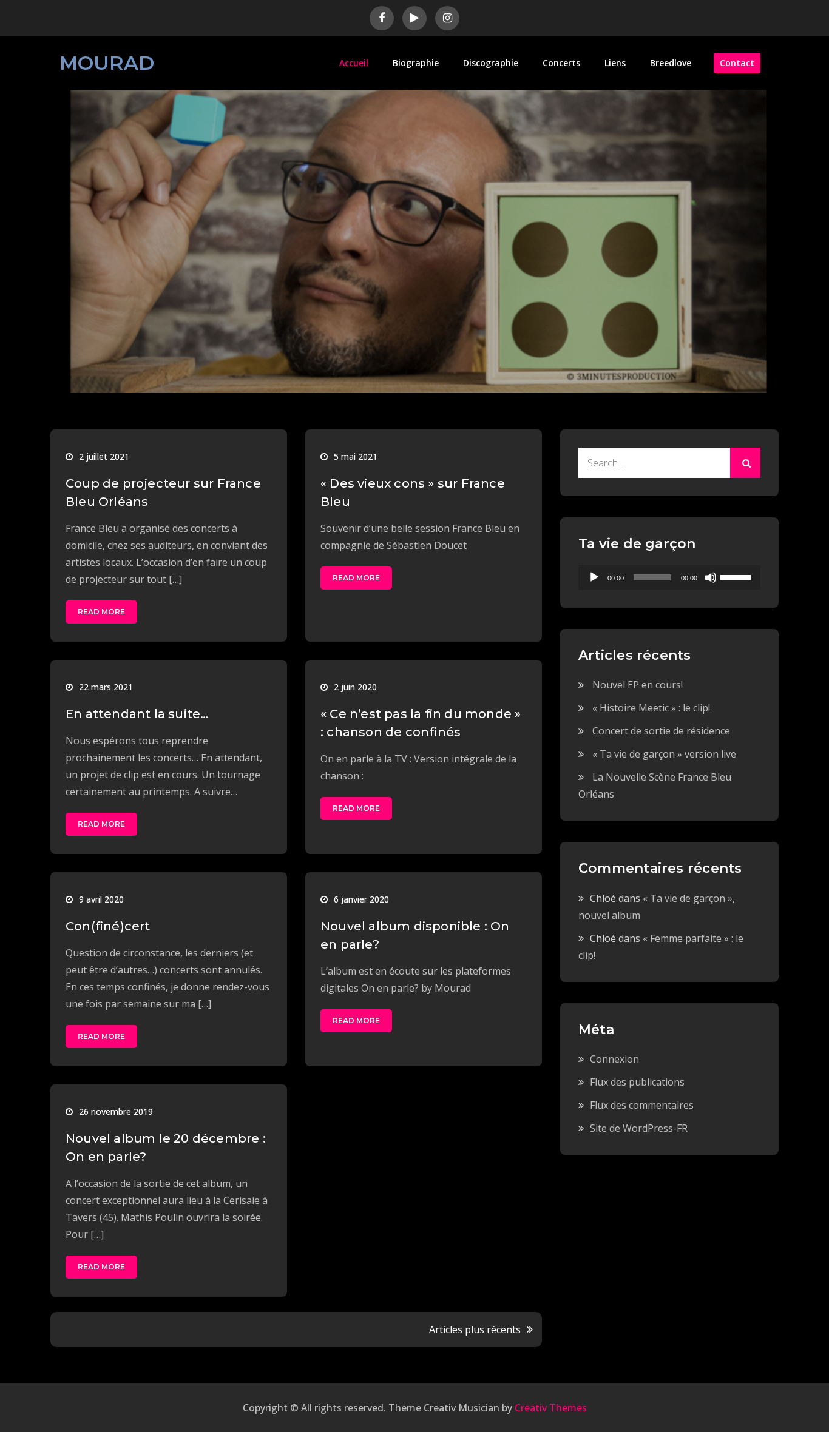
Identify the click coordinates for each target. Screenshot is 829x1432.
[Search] (745, 463)
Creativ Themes (551, 1407)
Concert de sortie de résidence (661, 731)
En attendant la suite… (137, 714)
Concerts (561, 63)
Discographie (490, 63)
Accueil (353, 63)
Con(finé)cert (108, 926)
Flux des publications (637, 1082)
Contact (737, 63)
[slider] (737, 576)
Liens (615, 63)
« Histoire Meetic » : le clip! (651, 707)
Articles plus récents (475, 1329)
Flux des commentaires (642, 1105)
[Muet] (711, 577)
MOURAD (106, 63)
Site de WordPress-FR (639, 1128)
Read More (101, 611)
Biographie (416, 63)
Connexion (614, 1059)
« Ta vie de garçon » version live (664, 754)
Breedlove (670, 63)
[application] (669, 577)
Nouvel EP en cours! (637, 684)
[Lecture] (594, 577)
